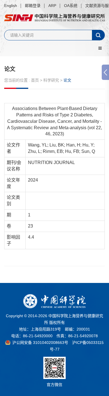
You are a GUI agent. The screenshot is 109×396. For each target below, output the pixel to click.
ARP (52, 5)
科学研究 (51, 80)
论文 (9, 69)
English (10, 5)
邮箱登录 (33, 5)
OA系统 (70, 5)
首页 (35, 80)
